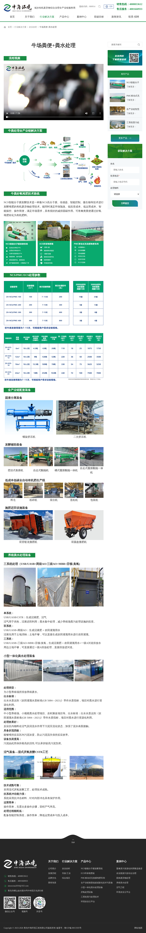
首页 (12, 16)
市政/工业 (66, 873)
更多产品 (123, 138)
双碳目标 (99, 16)
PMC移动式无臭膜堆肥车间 (93, 878)
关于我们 (30, 16)
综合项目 (66, 878)
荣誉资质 (52, 883)
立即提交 (125, 203)
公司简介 (52, 868)
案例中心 (82, 16)
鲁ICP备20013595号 (72, 928)
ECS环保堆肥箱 (88, 873)
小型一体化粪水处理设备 (92, 887)
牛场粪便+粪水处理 (48, 27)
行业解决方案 (47, 16)
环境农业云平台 (88, 901)
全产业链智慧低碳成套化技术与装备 (97, 883)
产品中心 (64, 16)
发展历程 (52, 873)
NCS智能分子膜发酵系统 (92, 868)
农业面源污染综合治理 (126, 873)
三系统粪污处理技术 (90, 897)
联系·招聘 (133, 16)
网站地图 (138, 928)
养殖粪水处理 (122, 883)
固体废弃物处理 (123, 878)
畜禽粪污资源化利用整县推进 (129, 868)
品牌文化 (52, 878)
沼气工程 (120, 887)
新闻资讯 (116, 16)
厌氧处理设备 (87, 892)
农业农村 (33, 27)
